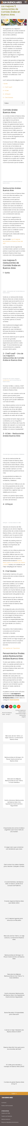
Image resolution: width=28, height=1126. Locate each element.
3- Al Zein (6, 90)
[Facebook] (3, 706)
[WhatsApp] (14, 706)
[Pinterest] (10, 706)
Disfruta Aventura (5, 1119)
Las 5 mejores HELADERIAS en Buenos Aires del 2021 (13, 241)
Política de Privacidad (7, 1105)
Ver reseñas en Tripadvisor (11, 648)
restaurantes (6, 380)
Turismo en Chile (5, 1113)
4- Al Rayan (6, 94)
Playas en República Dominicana (9, 1122)
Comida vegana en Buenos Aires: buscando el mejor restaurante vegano (20, 714)
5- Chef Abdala (8, 97)
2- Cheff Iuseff (7, 87)
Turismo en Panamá (6, 1116)
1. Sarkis (5, 83)
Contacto (3, 1102)
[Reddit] (18, 706)
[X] (7, 706)
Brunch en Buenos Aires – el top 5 (7, 713)
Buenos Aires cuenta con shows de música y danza (14, 563)
